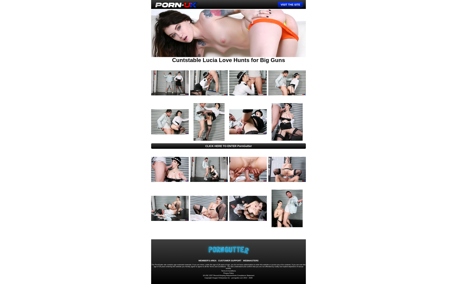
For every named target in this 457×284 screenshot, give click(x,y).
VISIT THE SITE (290, 4)
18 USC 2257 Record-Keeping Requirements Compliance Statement (228, 275)
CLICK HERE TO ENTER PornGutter (228, 146)
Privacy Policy (228, 273)
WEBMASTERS (250, 261)
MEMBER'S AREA (207, 261)
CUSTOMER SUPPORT (229, 261)
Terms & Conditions (228, 271)
